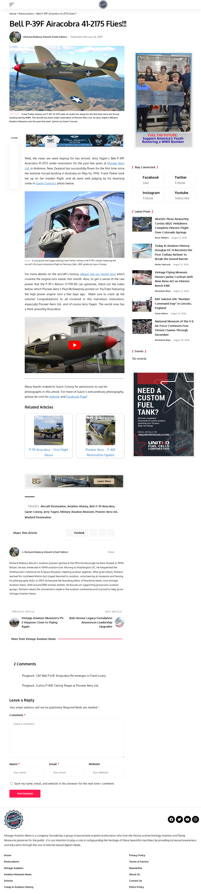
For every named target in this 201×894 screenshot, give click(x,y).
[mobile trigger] (12, 4)
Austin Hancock (162, 264)
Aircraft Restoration (53, 506)
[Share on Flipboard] (102, 533)
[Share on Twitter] (14, 156)
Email (54, 764)
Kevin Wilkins (162, 237)
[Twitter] (179, 180)
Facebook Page (76, 396)
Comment (17, 715)
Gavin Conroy (33, 511)
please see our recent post (98, 274)
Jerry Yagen (51, 511)
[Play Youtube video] (74, 345)
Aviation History (77, 506)
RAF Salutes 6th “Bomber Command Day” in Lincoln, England (173, 303)
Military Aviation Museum (77, 511)
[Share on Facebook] (14, 146)
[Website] (118, 552)
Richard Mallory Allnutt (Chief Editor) (45, 36)
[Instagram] (147, 195)
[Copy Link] (14, 165)
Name (14, 764)
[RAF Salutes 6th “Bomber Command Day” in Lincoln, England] (142, 304)
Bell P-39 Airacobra (102, 506)
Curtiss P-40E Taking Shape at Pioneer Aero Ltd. (67, 685)
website (54, 396)
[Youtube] (179, 195)
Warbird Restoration (38, 517)
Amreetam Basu (163, 291)
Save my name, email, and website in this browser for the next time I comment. (64, 783)
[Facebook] (122, 552)
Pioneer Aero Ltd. (106, 511)
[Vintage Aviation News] (103, 4)
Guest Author (161, 313)
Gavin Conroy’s (46, 183)
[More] (14, 184)
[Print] (14, 175)
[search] (194, 4)
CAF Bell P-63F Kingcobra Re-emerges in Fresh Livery (71, 676)
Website (94, 764)
